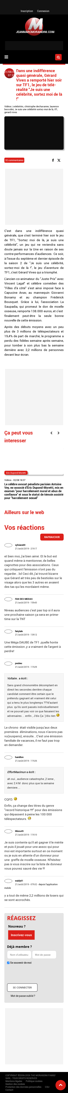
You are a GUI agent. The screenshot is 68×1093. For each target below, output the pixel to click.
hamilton (19, 757)
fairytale (19, 631)
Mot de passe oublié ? (23, 996)
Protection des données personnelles (23, 1086)
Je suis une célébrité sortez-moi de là (34, 109)
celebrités (18, 106)
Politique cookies (34, 1081)
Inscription (27, 11)
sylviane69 (20, 544)
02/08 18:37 (19, 480)
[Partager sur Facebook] (54, 160)
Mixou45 (19, 831)
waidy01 (19, 880)
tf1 (55, 109)
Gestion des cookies (15, 1083)
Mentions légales (13, 1081)
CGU (47, 1086)
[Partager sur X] (59, 160)
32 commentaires (14, 160)
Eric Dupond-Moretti (16, 472)
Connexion (43, 11)
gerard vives (10, 112)
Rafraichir (52, 537)
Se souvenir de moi (21, 962)
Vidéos (7, 106)
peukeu (18, 663)
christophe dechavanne (36, 106)
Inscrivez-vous (21, 935)
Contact (9, 1089)
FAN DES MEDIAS (24, 598)
